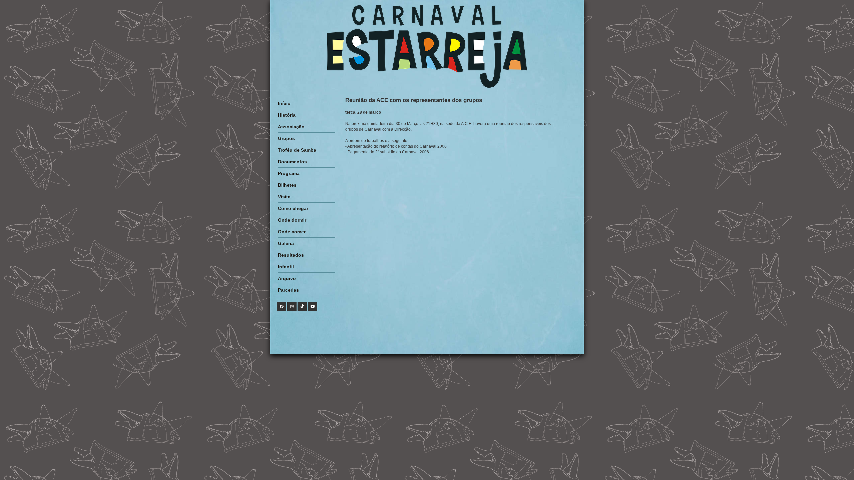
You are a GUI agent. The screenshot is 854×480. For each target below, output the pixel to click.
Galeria (286, 243)
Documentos (292, 161)
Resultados (291, 255)
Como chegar (293, 208)
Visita (284, 196)
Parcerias (288, 290)
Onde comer (292, 231)
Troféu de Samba (297, 150)
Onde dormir (292, 220)
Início (284, 103)
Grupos (286, 138)
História (287, 115)
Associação (291, 126)
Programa (289, 173)
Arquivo (287, 278)
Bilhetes (287, 185)
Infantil (286, 266)
